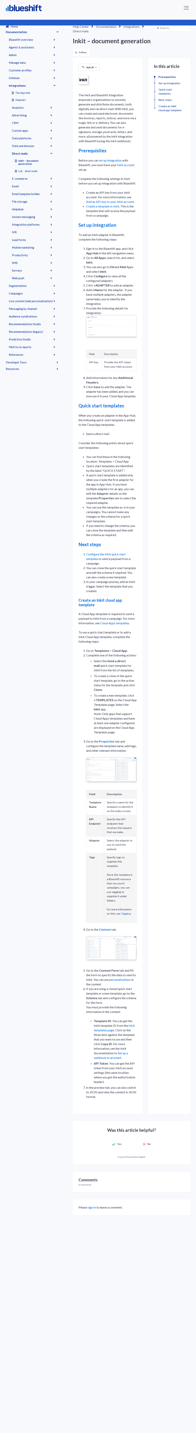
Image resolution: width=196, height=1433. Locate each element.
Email (15, 186)
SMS (15, 262)
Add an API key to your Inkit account (110, 201)
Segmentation (18, 285)
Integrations (17, 85)
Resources (12, 368)
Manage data (17, 62)
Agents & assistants (21, 47)
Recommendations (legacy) (26, 331)
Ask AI (90, 67)
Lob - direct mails (28, 171)
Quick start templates (101, 405)
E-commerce (20, 178)
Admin (13, 55)
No (149, 1144)
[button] (186, 8)
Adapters (20, 99)
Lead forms (19, 240)
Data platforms (21, 138)
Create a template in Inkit (102, 206)
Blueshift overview (21, 39)
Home (14, 26)
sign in (92, 1207)
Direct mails (20, 153)
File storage (19, 201)
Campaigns (16, 293)
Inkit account (125, 165)
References (16, 354)
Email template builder (26, 194)
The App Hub (22, 92)
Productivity (20, 255)
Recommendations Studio (25, 324)
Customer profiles (20, 70)
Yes (119, 1144)
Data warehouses (23, 146)
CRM (15, 123)
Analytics (18, 107)
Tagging (126, 913)
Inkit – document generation (28, 162)
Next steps (89, 544)
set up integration (110, 160)
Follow (82, 52)
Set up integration (97, 225)
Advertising (19, 115)
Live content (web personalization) (31, 301)
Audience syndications (23, 316)
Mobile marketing (23, 247)
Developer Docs (16, 362)
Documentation (16, 32)
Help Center (81, 26)
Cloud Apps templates (114, 623)
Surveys (17, 270)
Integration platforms (26, 224)
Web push (18, 278)
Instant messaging (23, 217)
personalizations (120, 979)
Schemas (14, 78)
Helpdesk (18, 209)
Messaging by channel (23, 308)
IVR (14, 232)
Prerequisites (92, 150)
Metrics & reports (20, 347)
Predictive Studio (20, 339)
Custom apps (20, 130)
